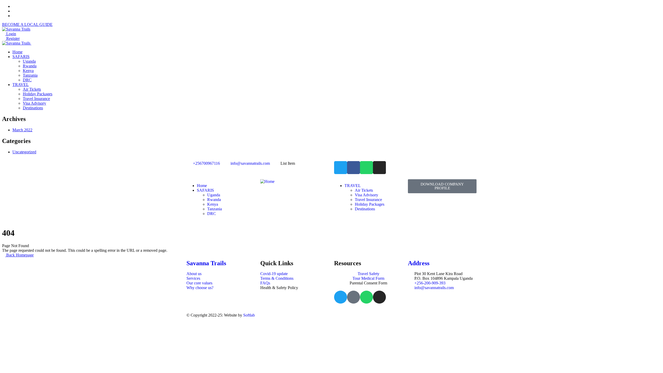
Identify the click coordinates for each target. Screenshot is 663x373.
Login (10, 34)
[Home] (267, 181)
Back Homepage (19, 255)
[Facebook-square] (353, 297)
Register (12, 38)
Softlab (249, 315)
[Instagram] (379, 167)
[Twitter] (340, 167)
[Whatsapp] (366, 167)
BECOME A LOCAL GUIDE (27, 24)
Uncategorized (24, 152)
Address (418, 263)
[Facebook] (353, 167)
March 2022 (22, 130)
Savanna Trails (206, 263)
